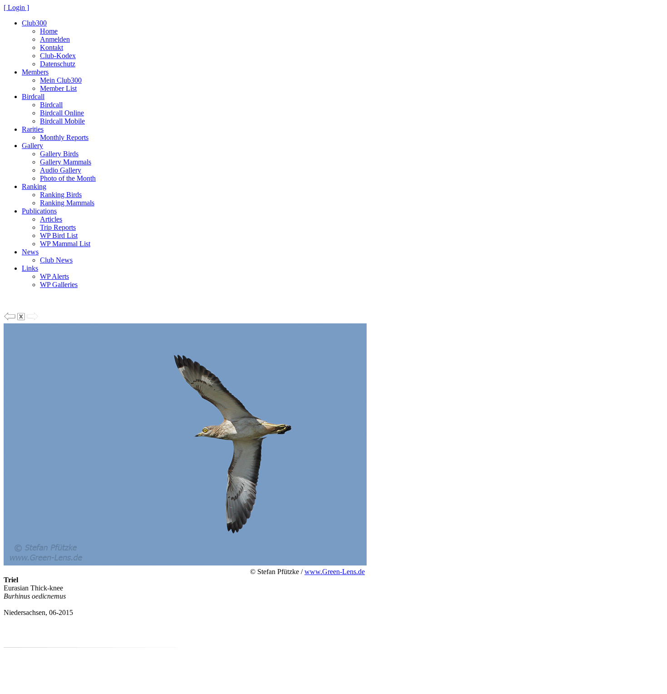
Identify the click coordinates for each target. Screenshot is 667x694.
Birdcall (33, 96)
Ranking (34, 186)
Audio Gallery (60, 170)
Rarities (33, 129)
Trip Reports (58, 227)
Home (49, 31)
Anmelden (55, 39)
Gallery (32, 145)
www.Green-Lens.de (334, 571)
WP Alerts (54, 276)
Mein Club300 (61, 80)
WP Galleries (59, 284)
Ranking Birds (61, 194)
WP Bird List (59, 235)
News (30, 252)
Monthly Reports (64, 137)
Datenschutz (57, 64)
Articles (51, 219)
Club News (56, 260)
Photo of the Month (68, 178)
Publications (39, 211)
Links (30, 268)
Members (35, 72)
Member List (58, 88)
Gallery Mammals (65, 162)
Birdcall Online (62, 113)
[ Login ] (16, 7)
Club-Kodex (58, 55)
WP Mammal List (65, 244)
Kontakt (51, 47)
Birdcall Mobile (62, 121)
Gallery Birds (59, 154)
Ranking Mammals (67, 203)
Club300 (34, 23)
